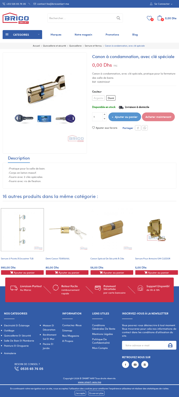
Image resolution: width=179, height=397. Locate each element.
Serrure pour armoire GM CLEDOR (152, 258)
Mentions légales (102, 334)
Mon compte (100, 348)
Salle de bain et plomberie (19, 340)
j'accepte (80, 393)
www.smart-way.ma (89, 382)
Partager (138, 127)
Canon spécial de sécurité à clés (107, 258)
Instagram (144, 364)
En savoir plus (96, 393)
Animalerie (10, 353)
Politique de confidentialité (101, 340)
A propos (67, 341)
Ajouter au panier (126, 117)
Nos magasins (70, 335)
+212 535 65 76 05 (16, 3)
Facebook (125, 364)
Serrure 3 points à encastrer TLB (17, 258)
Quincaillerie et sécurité (17, 335)
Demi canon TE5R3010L (58, 258)
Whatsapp (145, 127)
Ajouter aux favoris (106, 127)
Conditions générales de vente (103, 326)
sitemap (67, 330)
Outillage (9, 330)
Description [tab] (19, 158)
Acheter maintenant (158, 117)
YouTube (135, 364)
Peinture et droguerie (16, 345)
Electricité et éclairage (17, 325)
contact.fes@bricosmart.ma (53, 3)
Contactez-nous (72, 325)
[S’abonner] (170, 345)
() (152, 19)
